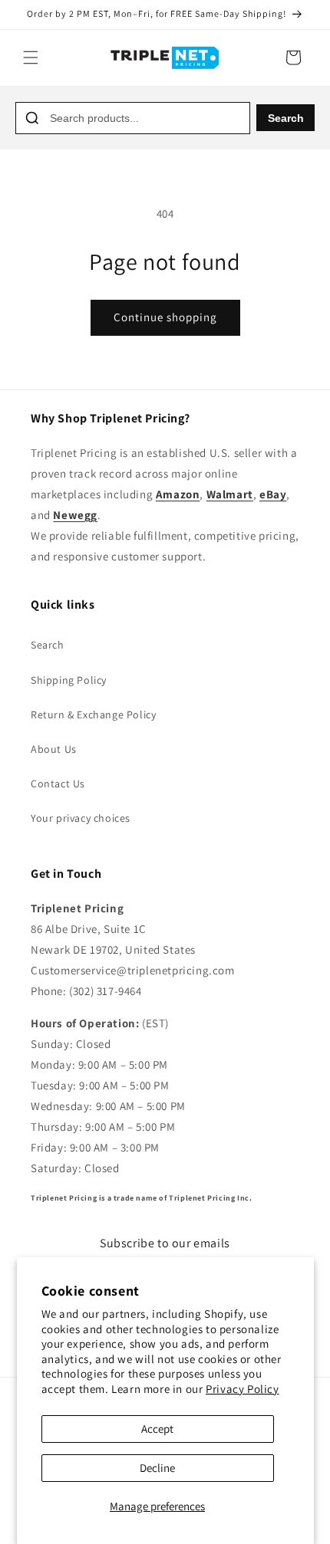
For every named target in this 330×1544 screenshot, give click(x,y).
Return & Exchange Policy (93, 714)
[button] (31, 57)
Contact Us (58, 783)
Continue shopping (165, 317)
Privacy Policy (242, 1388)
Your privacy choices (80, 818)
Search (286, 118)
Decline (157, 1467)
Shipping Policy (69, 680)
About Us (54, 749)
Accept (157, 1428)
